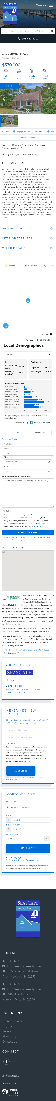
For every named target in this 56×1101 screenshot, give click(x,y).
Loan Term (11, 801)
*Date (7, 457)
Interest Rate (12, 834)
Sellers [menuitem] (6, 1031)
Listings (12, 650)
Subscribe (20, 770)
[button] (52, 31)
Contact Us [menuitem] (9, 1041)
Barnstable (27, 650)
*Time (7, 467)
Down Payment (13, 825)
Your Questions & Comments (16, 476)
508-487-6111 (29, 38)
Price (8, 815)
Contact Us (16, 432)
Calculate (28, 848)
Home (4, 650)
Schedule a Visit (39, 432)
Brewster (37, 650)
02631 (46, 650)
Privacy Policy (39, 526)
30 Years (13, 807)
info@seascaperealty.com (24, 966)
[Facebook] (6, 1062)
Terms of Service (12, 540)
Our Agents (21, 692)
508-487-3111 (15, 685)
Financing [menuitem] (9, 1036)
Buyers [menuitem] (7, 1026)
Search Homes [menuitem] (12, 1021)
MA (19, 650)
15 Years (25, 807)
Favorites (42, 5)
